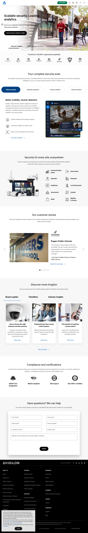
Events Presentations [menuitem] (30, 505)
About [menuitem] (4, 474)
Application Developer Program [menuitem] (32, 485)
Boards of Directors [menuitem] (8, 488)
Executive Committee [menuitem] (8, 485)
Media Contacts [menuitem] (49, 481)
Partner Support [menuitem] (28, 488)
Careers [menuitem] (47, 502)
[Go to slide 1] (40, 270)
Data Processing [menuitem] (7, 492)
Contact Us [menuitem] (6, 478)
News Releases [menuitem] (49, 485)
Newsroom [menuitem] (48, 474)
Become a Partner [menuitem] (29, 478)
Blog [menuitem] (46, 515)
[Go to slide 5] (48, 270)
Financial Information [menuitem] (29, 508)
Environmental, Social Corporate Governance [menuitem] (12, 501)
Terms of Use (9, 521)
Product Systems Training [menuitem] (52, 494)
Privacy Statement (17, 523)
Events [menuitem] (47, 478)
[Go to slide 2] (42, 270)
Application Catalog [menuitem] (29, 481)
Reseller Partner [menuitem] (28, 474)
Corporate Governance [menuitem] (30, 501)
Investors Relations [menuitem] (29, 497)
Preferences (6, 526)
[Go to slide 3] (44, 270)
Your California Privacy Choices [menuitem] (60, 528)
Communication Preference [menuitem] (44, 528)
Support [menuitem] (47, 511)
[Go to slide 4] (46, 270)
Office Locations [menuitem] (7, 481)
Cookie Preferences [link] (75, 528)
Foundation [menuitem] (6, 505)
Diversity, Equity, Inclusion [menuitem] (10, 496)
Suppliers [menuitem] (5, 509)
